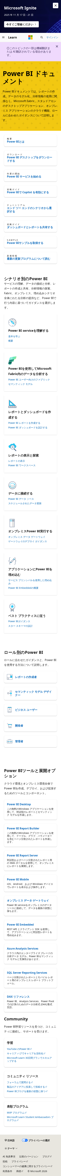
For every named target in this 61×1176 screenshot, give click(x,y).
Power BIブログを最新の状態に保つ (26, 1091)
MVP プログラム (15, 1112)
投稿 (5, 1161)
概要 (10, 340)
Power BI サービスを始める (24, 176)
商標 (18, 1171)
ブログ (45, 1156)
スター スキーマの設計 (20, 625)
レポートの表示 (16, 460)
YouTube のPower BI (18, 1049)
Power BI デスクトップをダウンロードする (29, 159)
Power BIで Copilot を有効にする (28, 192)
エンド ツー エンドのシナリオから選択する (29, 209)
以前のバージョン (28, 1156)
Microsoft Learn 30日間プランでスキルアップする (29, 1059)
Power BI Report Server (22, 855)
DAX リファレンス (18, 996)
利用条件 (7, 1171)
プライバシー (19, 1161)
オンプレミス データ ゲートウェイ (26, 536)
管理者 (19, 741)
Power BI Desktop (19, 804)
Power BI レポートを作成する (24, 422)
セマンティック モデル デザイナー (33, 693)
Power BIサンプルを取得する (25, 243)
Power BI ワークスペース (22, 465)
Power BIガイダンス (19, 621)
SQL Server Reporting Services (27, 972)
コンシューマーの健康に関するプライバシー (26, 1166)
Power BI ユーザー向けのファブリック (29, 379)
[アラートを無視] (55, 5)
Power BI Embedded (20, 924)
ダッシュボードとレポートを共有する (30, 227)
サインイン (52, 37)
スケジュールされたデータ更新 (25, 503)
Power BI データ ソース (21, 498)
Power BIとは (15, 141)
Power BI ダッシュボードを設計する (27, 427)
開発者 (19, 725)
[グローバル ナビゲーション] (3, 37)
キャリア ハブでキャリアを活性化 (25, 1053)
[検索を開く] (41, 37)
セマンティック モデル (20, 384)
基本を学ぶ (14, 336)
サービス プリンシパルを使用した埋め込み (30, 582)
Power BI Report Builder (23, 828)
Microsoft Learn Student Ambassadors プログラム (30, 1118)
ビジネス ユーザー (26, 709)
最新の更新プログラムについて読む (28, 258)
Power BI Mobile (18, 879)
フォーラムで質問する (19, 1082)
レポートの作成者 (26, 677)
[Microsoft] (30, 37)
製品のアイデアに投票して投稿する (26, 1086)
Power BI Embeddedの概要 (23, 587)
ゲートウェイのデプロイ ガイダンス (27, 541)
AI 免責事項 (9, 1156)
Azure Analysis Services (22, 948)
